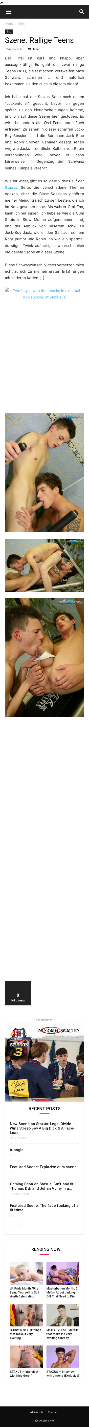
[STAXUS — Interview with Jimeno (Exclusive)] (62, 1357)
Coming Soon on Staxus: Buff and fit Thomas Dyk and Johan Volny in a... (41, 1186)
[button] (8, 12)
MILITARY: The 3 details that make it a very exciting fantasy (62, 1334)
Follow (18, 982)
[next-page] (21, 1226)
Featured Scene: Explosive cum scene (43, 1167)
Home (9, 24)
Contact (53, 1412)
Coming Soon (19, 1194)
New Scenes (18, 1138)
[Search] (82, 12)
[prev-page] (13, 1226)
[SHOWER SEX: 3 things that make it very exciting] (26, 1315)
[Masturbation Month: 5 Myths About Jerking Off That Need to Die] (62, 1273)
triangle (16, 1150)
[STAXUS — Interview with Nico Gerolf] (26, 1357)
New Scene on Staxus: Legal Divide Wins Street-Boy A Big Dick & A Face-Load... (42, 1128)
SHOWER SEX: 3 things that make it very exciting (25, 1334)
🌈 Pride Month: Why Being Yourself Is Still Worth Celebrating (24, 1292)
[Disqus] (44, 789)
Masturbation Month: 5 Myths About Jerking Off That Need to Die (61, 1292)
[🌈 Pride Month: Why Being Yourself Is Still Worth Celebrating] (26, 1273)
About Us (36, 1412)
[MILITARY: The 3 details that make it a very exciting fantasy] (62, 1315)
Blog (21, 24)
